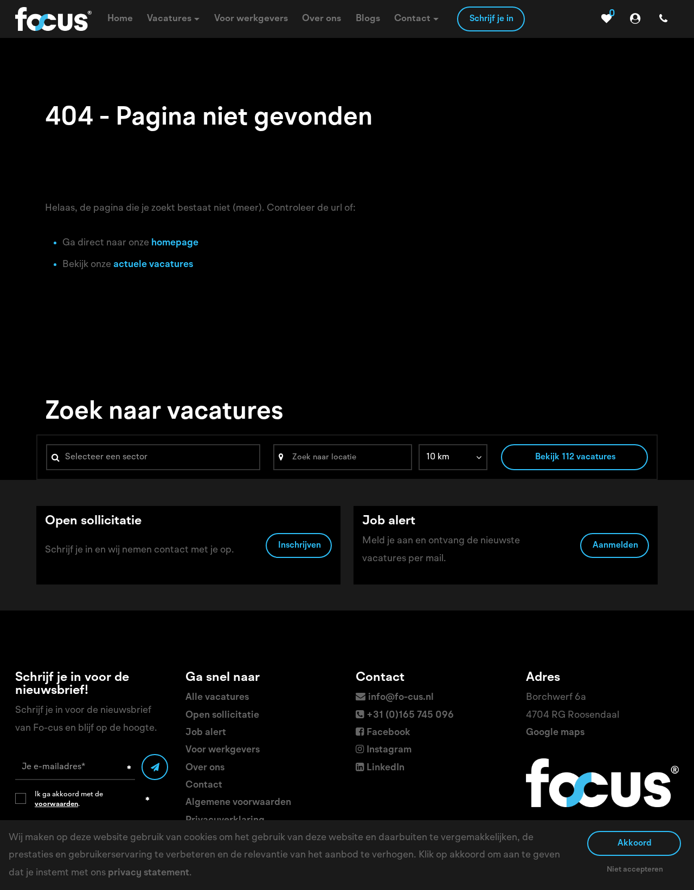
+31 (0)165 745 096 (410, 715)
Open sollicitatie (222, 715)
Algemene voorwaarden (238, 802)
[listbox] (453, 457)
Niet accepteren (635, 869)
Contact (203, 785)
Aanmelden (615, 545)
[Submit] (155, 767)
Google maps (555, 732)
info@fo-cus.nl (401, 697)
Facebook (388, 732)
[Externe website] (637, 19)
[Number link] (665, 19)
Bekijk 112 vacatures (575, 457)
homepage (174, 243)
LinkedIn (385, 767)
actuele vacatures (153, 264)
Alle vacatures (217, 697)
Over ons (204, 767)
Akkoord (635, 843)
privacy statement (148, 873)
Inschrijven (299, 545)
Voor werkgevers (222, 750)
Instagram (389, 750)
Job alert (205, 732)
